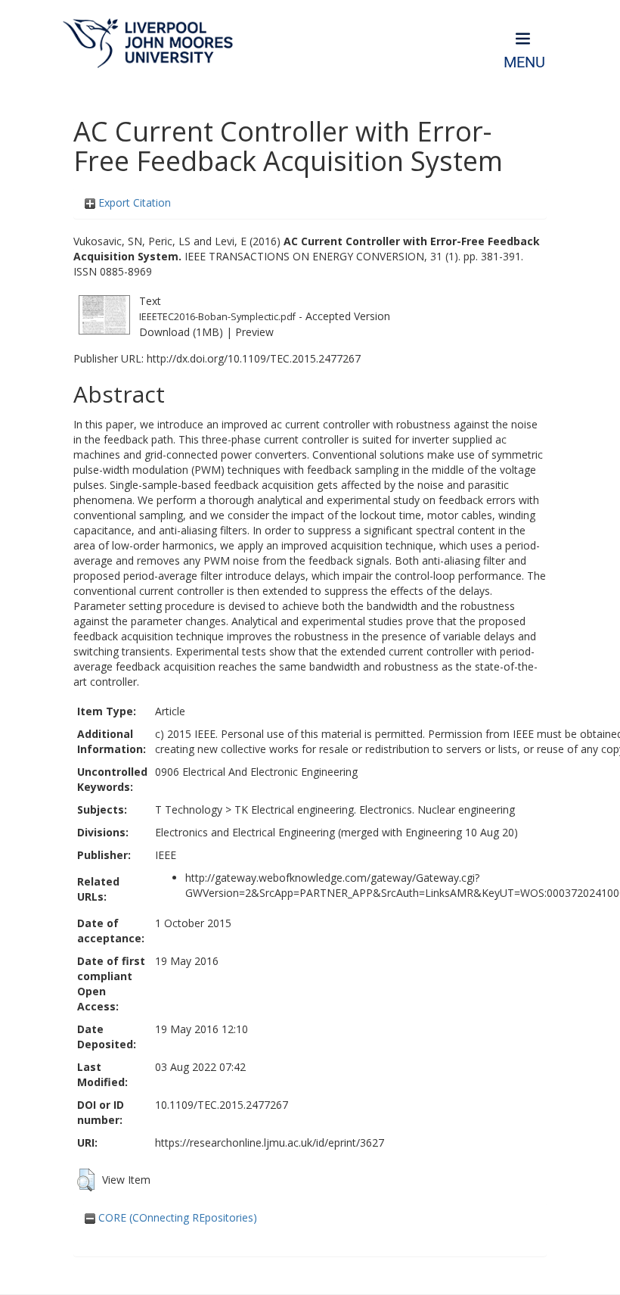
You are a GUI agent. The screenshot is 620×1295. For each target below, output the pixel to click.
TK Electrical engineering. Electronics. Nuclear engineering (374, 809)
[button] (86, 1180)
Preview (254, 332)
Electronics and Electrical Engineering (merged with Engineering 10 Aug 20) (336, 832)
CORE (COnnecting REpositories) (176, 1217)
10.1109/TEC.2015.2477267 (221, 1104)
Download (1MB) (181, 332)
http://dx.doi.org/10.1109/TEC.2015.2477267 (254, 358)
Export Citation (133, 202)
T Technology (188, 809)
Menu (524, 62)
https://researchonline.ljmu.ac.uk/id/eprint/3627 (269, 1142)
